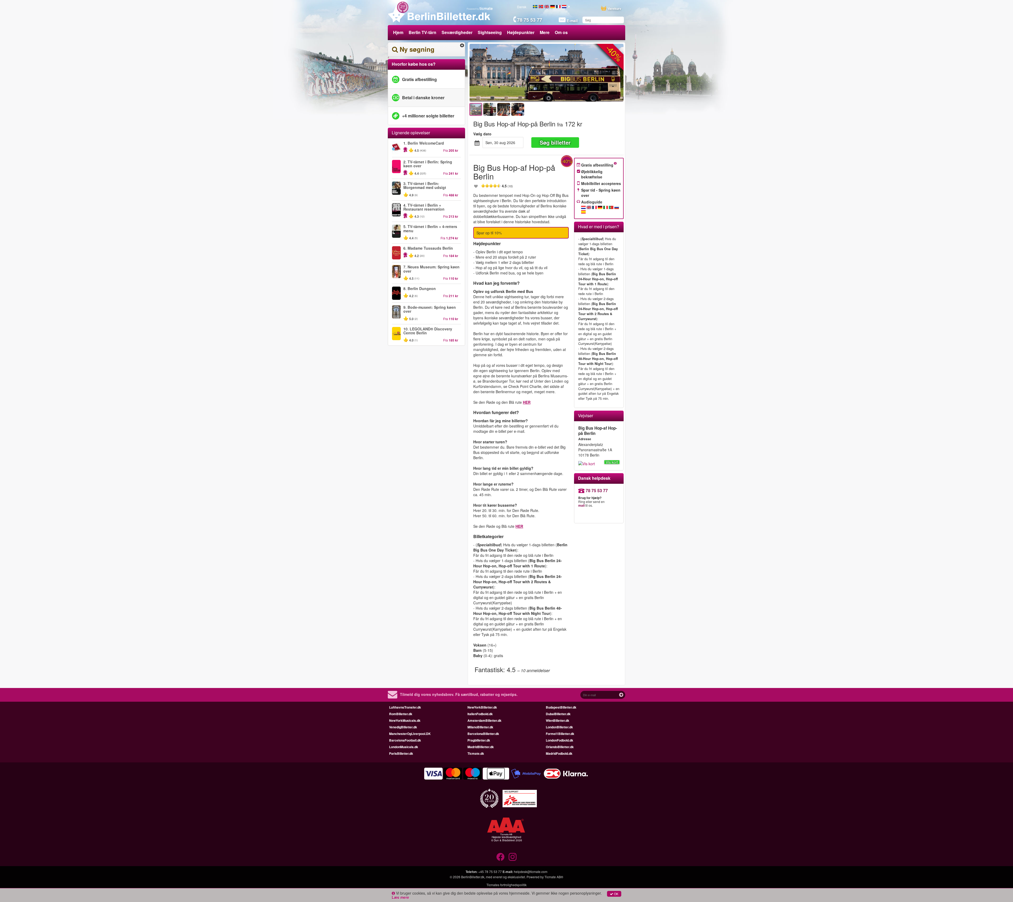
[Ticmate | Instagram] (513, 857)
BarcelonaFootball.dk (405, 740)
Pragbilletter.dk (478, 740)
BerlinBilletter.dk (472, 877)
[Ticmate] (480, 8)
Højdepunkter (520, 32)
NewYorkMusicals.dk (405, 720)
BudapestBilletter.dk (561, 707)
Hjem (398, 32)
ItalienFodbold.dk (480, 713)
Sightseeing (490, 32)
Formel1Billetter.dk (560, 733)
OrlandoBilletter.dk (560, 746)
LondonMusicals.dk (403, 746)
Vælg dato (482, 133)
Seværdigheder (457, 32)
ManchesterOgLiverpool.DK (410, 733)
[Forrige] (504, 73)
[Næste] (589, 73)
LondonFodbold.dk (559, 740)
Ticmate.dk (475, 753)
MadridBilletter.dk (480, 746)
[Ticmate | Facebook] (500, 857)
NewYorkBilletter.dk (482, 707)
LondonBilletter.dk (559, 727)
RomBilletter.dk (400, 713)
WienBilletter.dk (557, 720)
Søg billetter (555, 142)
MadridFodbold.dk (559, 753)
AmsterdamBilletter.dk (484, 720)
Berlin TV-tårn (422, 32)
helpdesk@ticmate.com (530, 871)
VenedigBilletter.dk (403, 727)
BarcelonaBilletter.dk (483, 733)
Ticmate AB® (553, 877)
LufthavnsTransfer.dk (405, 707)
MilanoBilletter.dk (480, 727)
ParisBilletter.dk (401, 753)
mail (581, 505)
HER (527, 402)
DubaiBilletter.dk (558, 713)
